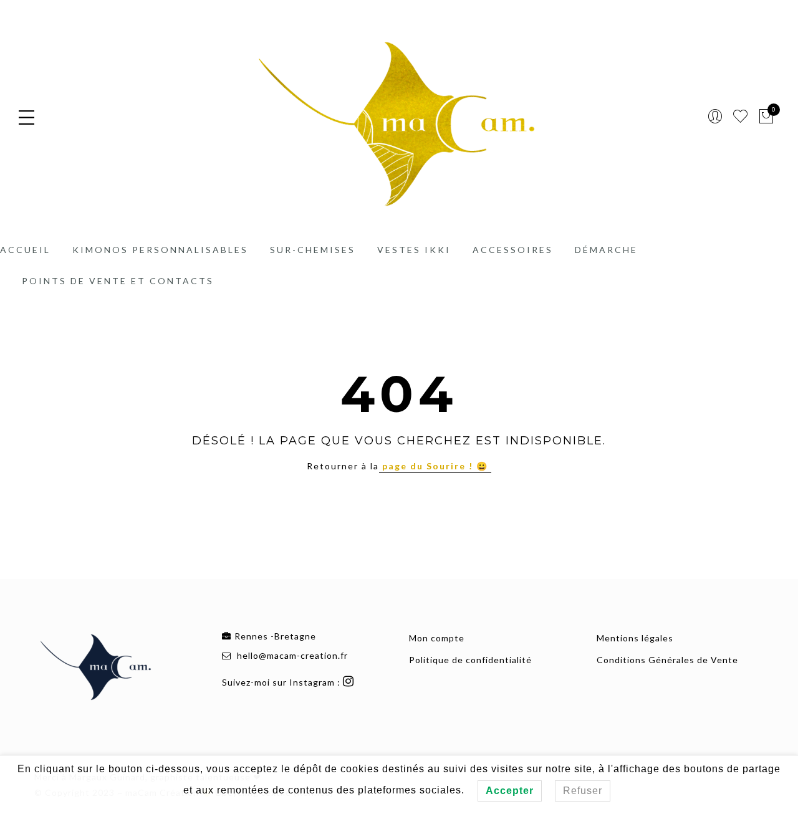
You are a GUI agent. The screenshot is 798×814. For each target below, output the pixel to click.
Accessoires (513, 249)
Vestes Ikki (414, 249)
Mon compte (436, 638)
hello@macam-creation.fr (292, 655)
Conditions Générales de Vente (667, 659)
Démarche (606, 249)
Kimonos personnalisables (160, 249)
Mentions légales (635, 638)
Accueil (25, 249)
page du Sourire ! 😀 (435, 466)
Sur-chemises (312, 249)
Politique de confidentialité (470, 659)
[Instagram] (350, 682)
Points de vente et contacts (118, 280)
